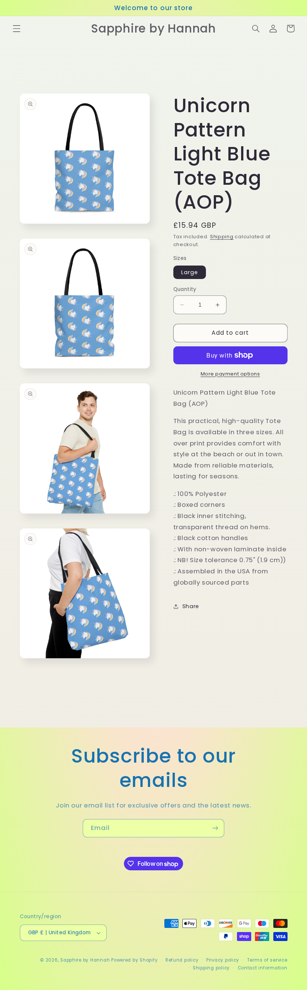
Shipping (222, 236)
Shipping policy (211, 968)
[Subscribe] (215, 828)
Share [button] (190, 606)
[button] (16, 28)
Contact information (263, 968)
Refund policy (182, 960)
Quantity (185, 289)
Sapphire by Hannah (85, 960)
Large (189, 272)
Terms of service (267, 960)
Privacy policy (222, 960)
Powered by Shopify (134, 960)
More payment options (230, 374)
